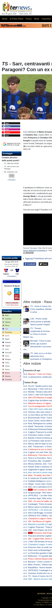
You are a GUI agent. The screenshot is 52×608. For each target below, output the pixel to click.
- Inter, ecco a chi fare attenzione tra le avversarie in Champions (41, 356)
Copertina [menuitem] (46, 19)
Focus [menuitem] (29, 19)
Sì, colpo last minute (11, 163)
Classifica (7, 311)
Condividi (31, 264)
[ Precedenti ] (11, 276)
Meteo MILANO (12, 282)
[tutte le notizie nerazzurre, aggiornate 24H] (17, 7)
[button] (11, 176)
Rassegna (33, 248)
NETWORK (41, 594)
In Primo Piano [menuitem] (16, 19)
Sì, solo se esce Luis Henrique (11, 168)
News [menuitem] (36, 19)
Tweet (44, 264)
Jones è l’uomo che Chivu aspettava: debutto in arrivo (41, 309)
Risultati (12, 180)
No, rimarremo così (11, 172)
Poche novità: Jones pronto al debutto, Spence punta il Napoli (40, 322)
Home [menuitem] (4, 19)
